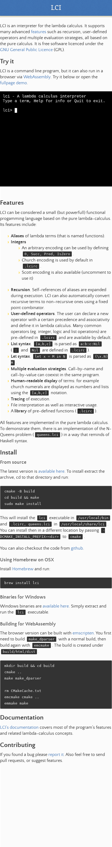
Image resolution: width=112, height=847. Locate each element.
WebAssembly (37, 76)
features (38, 31)
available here (51, 471)
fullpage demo (13, 82)
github (77, 548)
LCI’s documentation (19, 727)
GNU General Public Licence (26, 49)
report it (56, 754)
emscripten (83, 633)
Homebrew (22, 568)
